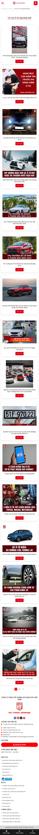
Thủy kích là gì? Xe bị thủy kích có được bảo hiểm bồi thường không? (19, 637)
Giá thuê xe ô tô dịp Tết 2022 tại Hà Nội (19, 678)
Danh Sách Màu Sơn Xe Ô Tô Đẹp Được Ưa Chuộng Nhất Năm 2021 (19, 180)
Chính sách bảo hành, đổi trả (11, 819)
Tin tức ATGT (6, 806)
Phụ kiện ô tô (6, 769)
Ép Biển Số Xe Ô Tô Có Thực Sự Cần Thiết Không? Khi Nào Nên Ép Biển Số (19, 432)
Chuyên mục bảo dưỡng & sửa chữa (13, 785)
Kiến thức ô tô (6, 797)
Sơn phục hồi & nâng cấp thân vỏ (12, 760)
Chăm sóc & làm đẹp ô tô (9, 766)
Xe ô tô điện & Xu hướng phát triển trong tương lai (19, 554)
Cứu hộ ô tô (5, 772)
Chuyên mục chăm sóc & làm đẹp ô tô (13, 791)
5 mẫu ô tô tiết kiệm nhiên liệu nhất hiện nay (19, 514)
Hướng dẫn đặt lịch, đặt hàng (11, 822)
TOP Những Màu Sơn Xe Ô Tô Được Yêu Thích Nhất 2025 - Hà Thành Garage (19, 56)
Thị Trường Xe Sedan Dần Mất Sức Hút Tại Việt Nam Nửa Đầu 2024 (19, 222)
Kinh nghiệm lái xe (8, 800)
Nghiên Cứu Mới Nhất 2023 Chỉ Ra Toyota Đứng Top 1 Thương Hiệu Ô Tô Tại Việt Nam (19, 390)
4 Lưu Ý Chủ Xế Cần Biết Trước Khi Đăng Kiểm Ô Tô (20, 98)
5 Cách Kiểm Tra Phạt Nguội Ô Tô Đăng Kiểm (19, 474)
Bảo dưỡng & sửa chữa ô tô (10, 763)
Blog (10, 9)
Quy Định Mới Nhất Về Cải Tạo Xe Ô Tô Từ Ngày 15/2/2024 (19, 348)
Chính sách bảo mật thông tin (11, 816)
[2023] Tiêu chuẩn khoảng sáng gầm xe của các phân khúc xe (19, 595)
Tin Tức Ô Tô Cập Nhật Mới (22, 9)
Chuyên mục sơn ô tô (8, 788)
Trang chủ (4, 9)
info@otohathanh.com (14, 730)
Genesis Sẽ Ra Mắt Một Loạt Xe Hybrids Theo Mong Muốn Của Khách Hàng (19, 306)
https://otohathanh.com (16, 732)
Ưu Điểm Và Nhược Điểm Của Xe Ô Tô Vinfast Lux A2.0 (19, 138)
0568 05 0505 (11, 727)
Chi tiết (19, 61)
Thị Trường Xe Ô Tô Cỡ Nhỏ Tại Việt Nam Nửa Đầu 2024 (19, 264)
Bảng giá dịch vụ (7, 775)
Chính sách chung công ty (10, 813)
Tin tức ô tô (5, 794)
